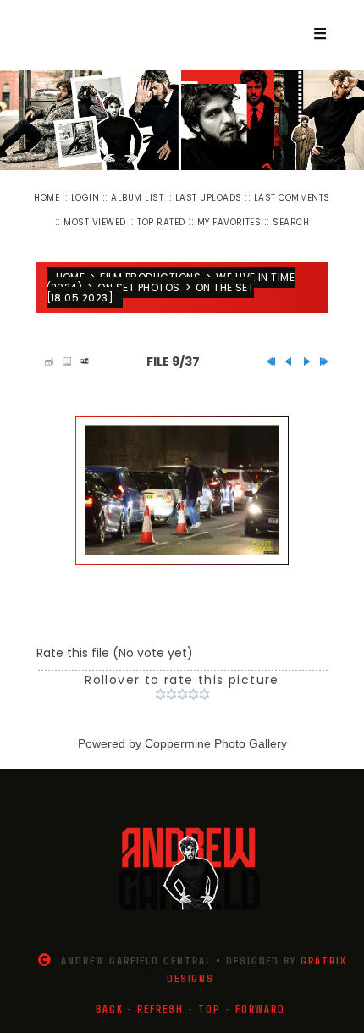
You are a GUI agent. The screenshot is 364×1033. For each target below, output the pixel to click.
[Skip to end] (320, 361)
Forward (260, 1008)
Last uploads (208, 197)
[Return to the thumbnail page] (44, 361)
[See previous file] (284, 361)
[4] (193, 694)
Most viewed (94, 222)
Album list (137, 197)
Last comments (292, 197)
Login (85, 197)
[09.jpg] (182, 490)
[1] (160, 694)
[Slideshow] (80, 361)
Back (110, 1008)
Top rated (161, 222)
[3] (182, 694)
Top (209, 1008)
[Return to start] (266, 361)
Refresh (160, 1008)
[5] (204, 694)
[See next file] (302, 361)
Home (46, 197)
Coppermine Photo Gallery (216, 743)
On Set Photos (138, 287)
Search (291, 222)
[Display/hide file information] (62, 361)
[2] (171, 694)
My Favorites (229, 222)
